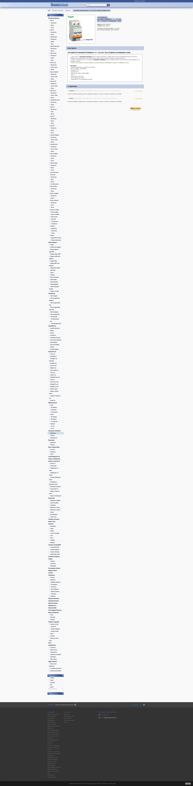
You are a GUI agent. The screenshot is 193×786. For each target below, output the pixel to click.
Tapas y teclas (54, 67)
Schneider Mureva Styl (56, 240)
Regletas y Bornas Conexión (52, 571)
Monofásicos (53, 433)
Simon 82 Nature (54, 153)
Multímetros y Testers (55, 507)
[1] (136, 91)
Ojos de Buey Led (54, 370)
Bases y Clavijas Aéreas (53, 447)
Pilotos (51, 614)
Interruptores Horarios (53, 600)
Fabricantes (51, 675)
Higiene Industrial (52, 661)
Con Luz (53, 426)
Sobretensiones (53, 437)
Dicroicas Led (53, 365)
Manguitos (52, 542)
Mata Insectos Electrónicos (53, 665)
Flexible (52, 244)
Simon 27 (52, 107)
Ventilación (52, 423)
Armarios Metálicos (54, 349)
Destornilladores (53, 514)
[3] (139, 91)
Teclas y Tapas (54, 76)
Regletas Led (53, 367)
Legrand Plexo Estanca (56, 237)
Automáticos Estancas (55, 337)
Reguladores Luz (52, 605)
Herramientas (51, 498)
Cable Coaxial (53, 465)
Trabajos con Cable (54, 291)
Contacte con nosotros (139, 1)
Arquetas (52, 346)
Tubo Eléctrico (51, 293)
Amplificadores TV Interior (53, 469)
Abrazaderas (53, 526)
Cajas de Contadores (54, 344)
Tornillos (52, 530)
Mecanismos (53, 22)
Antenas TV (52, 463)
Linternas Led (53, 516)
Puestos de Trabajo (54, 209)
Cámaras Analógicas (55, 628)
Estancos (52, 235)
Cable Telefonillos (54, 281)
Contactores (53, 647)
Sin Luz (52, 428)
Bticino (51, 687)
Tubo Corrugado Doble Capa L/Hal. (54, 308)
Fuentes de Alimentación (55, 495)
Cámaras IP (53, 626)
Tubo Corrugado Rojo (54, 314)
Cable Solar (52, 270)
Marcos (52, 25)
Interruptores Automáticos (54, 430)
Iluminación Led (52, 351)
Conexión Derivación (54, 547)
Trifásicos (52, 435)
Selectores (52, 619)
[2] (138, 91)
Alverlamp (52, 682)
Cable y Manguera (52, 242)
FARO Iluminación (52, 402)
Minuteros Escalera (52, 603)
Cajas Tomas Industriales (55, 339)
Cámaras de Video (54, 624)
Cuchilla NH (52, 563)
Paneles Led (53, 374)
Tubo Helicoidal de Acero (54, 320)
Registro (52, 330)
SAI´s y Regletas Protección (54, 610)
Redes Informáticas (54, 277)
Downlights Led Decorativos (53, 359)
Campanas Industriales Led (54, 397)
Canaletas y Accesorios (53, 519)
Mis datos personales (69, 720)
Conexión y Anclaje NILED (54, 544)
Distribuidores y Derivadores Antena (53, 483)
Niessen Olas (53, 81)
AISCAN (52, 677)
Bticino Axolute (53, 186)
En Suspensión (54, 412)
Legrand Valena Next (54, 46)
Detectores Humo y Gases (54, 639)
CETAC (52, 454)
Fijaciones (50, 523)
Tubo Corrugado (53, 295)
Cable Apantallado (54, 284)
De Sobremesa (54, 221)
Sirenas (52, 633)
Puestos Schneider (55, 214)
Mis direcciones (68, 718)
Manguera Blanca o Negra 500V (54, 250)
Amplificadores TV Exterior (53, 474)
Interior (51, 405)
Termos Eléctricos (55, 589)
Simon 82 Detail (53, 163)
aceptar (188, 783)
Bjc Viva (52, 29)
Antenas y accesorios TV (54, 461)
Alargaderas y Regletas (55, 500)
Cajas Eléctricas (52, 325)
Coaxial (52, 272)
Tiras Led (52, 379)
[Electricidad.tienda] (64, 4)
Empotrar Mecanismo (55, 328)
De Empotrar (54, 223)
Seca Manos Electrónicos (56, 668)
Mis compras (67, 714)
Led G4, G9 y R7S (54, 381)
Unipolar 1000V (53, 261)
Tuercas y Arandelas (54, 533)
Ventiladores (53, 596)
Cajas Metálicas (53, 342)
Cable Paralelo (53, 279)
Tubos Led (52, 372)
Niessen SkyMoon (54, 71)
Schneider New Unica (55, 100)
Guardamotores (53, 652)
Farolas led (52, 400)
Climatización (51, 575)
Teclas (52, 27)
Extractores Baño (52, 607)
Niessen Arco (53, 90)
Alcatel (51, 680)
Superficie (52, 226)
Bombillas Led (53, 363)
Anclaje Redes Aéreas (55, 554)
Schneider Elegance (54, 135)
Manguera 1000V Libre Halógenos (54, 257)
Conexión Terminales (54, 551)
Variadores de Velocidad (55, 654)
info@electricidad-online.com (110, 717)
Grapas (51, 528)
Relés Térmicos (53, 649)
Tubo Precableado (54, 312)
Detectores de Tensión (55, 509)
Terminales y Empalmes (54, 556)
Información (51, 693)
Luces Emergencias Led (54, 456)
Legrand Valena (53, 36)
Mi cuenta (67, 712)
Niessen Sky (53, 62)
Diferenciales (51, 440)
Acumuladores (54, 584)
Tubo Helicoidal (53, 316)
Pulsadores (52, 617)
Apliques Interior (53, 388)
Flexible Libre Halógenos (55, 247)
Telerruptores (53, 656)
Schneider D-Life (54, 144)
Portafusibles (53, 565)
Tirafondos (52, 540)
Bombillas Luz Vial (54, 386)
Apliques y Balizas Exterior (53, 392)
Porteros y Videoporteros (54, 458)
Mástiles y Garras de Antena (54, 492)
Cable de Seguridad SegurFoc (54, 287)
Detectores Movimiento (53, 598)
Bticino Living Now (54, 200)
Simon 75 (52, 116)
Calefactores (53, 593)
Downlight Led (53, 356)
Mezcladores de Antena (55, 486)
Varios (49, 642)
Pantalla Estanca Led (55, 377)
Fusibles (50, 558)
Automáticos (53, 335)
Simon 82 (52, 125)
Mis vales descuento (69, 716)
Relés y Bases (53, 659)
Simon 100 (52, 174)
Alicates (52, 512)
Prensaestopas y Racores (54, 568)
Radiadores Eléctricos (55, 582)
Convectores (53, 586)
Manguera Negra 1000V (55, 254)
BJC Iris (52, 20)
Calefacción (52, 579)
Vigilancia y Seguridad (53, 621)
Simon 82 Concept (54, 172)
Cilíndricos (52, 561)
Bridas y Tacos (51, 521)
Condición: (99, 25)
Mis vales (66, 722)
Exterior (52, 414)
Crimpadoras (53, 505)
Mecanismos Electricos (53, 18)
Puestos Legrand (54, 212)
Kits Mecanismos (55, 184)
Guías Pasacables (54, 502)
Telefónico (52, 274)
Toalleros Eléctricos (55, 591)
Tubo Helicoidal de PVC (56, 323)
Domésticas (52, 451)
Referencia (99, 24)
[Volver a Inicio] (49, 11)
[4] (140, 91)
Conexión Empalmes (54, 549)
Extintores (52, 635)
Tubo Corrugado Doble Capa (54, 304)
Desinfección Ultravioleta (55, 670)
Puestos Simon (54, 216)
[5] (141, 91)
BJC (51, 684)
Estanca (52, 332)
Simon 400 (53, 219)
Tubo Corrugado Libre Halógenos (54, 299)
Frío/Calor (52, 577)
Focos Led (52, 353)
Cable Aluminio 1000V (55, 267)
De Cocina (52, 449)
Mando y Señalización (53, 612)
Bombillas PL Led (54, 384)
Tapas (52, 43)
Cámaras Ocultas (55, 631)
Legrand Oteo (54, 228)
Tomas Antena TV (54, 488)
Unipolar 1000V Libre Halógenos (54, 264)
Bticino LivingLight (54, 193)
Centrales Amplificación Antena (55, 478)
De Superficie (54, 407)
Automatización (52, 645)
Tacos (51, 535)
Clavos (51, 537)
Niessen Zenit (53, 53)
